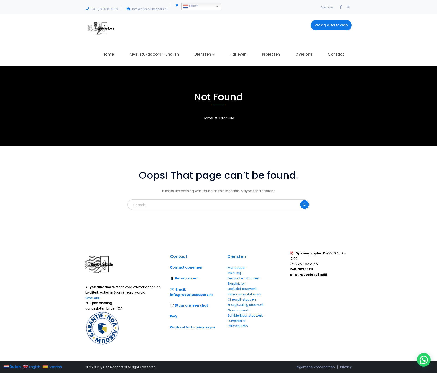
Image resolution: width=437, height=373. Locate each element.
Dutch (193, 6)
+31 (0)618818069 (104, 9)
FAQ (173, 316)
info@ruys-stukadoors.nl (149, 9)
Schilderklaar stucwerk (246, 315)
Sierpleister (236, 283)
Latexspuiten (238, 326)
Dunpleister (237, 321)
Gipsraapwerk (238, 310)
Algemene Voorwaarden (315, 367)
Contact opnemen (186, 267)
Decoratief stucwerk (244, 278)
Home (208, 118)
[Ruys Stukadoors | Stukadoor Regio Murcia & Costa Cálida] (100, 28)
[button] (424, 360)
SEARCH (304, 204)
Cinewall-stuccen (242, 299)
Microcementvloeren (244, 294)
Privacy (346, 367)
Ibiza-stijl (234, 273)
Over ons (92, 297)
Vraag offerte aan (331, 25)
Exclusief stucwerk (242, 289)
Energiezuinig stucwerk (246, 304)
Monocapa (236, 267)
